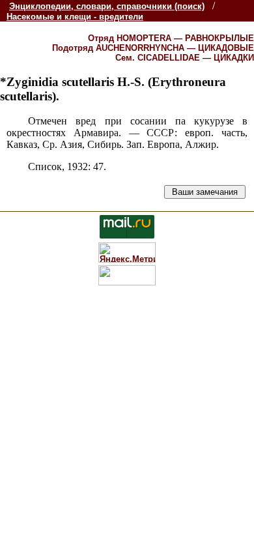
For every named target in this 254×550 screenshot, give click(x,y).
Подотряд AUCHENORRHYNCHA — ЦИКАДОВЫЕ (153, 48)
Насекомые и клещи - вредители (75, 17)
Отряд (171, 38)
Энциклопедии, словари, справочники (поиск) (107, 6)
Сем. (184, 58)
